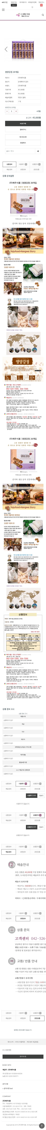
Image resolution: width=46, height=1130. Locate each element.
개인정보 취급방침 (32, 1042)
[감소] (7, 111)
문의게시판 (23, 1056)
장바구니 (41, 2)
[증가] (16, 111)
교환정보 (23, 169)
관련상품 (36, 169)
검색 (43, 15)
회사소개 (10, 1042)
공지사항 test (8, 1088)
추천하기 (23, 143)
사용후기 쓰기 (31, 795)
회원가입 (14, 2)
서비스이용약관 (20, 1042)
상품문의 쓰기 (31, 827)
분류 (3, 10)
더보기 (41, 795)
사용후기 (22, 164)
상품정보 (9, 164)
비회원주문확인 (32, 5)
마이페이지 (23, 2)
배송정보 (9, 169)
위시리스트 (23, 137)
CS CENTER (7, 1050)
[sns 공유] (38, 151)
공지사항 (5, 1084)
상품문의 (36, 164)
